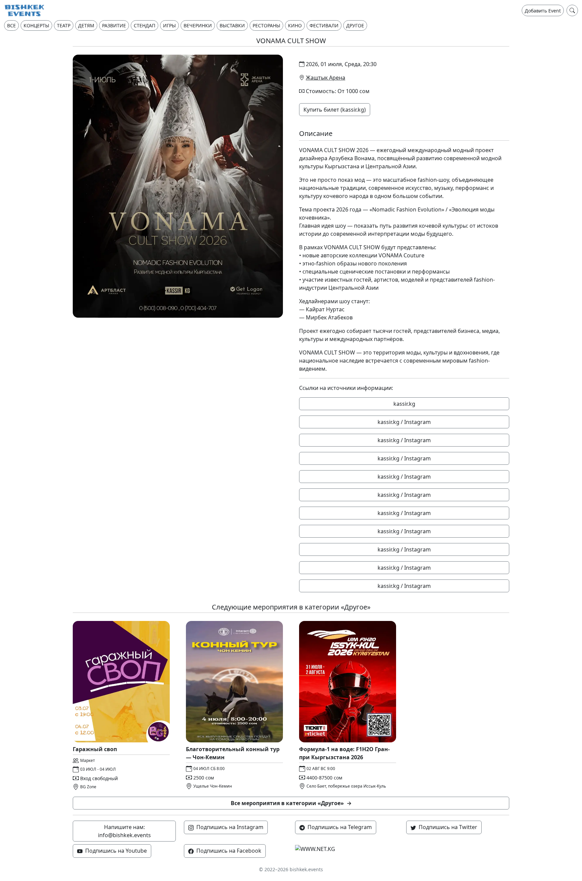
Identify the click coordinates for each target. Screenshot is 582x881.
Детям (86, 25)
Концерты (36, 25)
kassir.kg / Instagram (404, 422)
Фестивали (324, 25)
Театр (63, 25)
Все (11, 25)
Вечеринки (198, 25)
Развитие (114, 25)
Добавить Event (543, 10)
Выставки (232, 25)
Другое (355, 25)
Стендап (144, 25)
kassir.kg (404, 403)
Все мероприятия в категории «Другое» (291, 803)
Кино (295, 25)
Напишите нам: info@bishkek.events (124, 831)
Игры (169, 25)
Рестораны (266, 25)
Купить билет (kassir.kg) (334, 109)
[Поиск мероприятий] (572, 10)
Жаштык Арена (325, 77)
